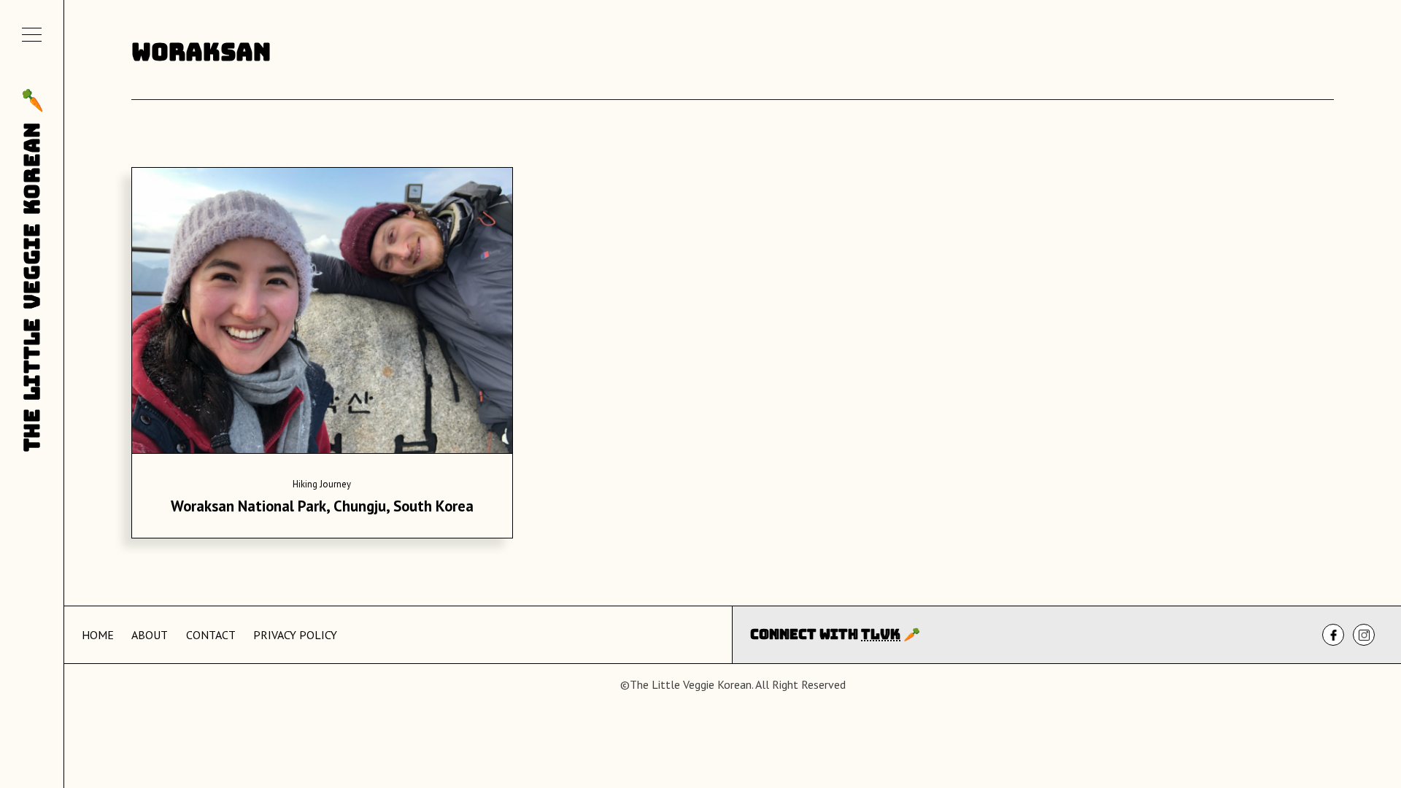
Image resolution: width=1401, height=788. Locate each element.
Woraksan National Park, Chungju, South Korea (322, 506)
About (149, 634)
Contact (211, 634)
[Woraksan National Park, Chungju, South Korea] (322, 315)
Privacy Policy (295, 634)
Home (98, 634)
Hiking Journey (322, 484)
